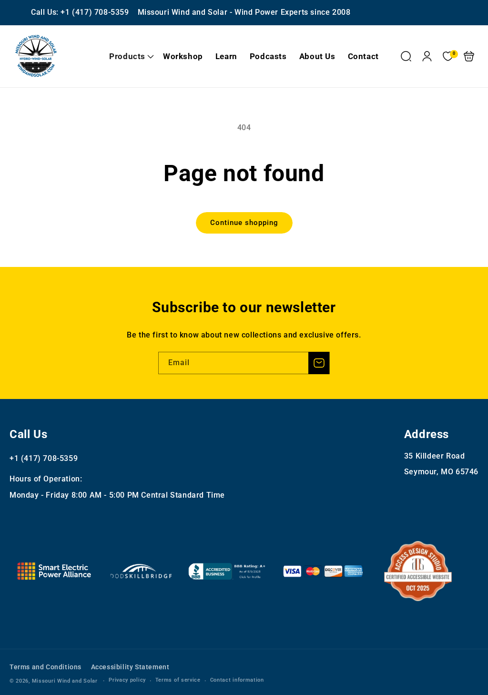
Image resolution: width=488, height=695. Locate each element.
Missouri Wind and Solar (65, 681)
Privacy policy (127, 680)
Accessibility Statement (130, 667)
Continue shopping (244, 222)
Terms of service (178, 680)
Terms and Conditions (45, 667)
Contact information (237, 680)
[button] (130, 56)
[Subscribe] (318, 363)
